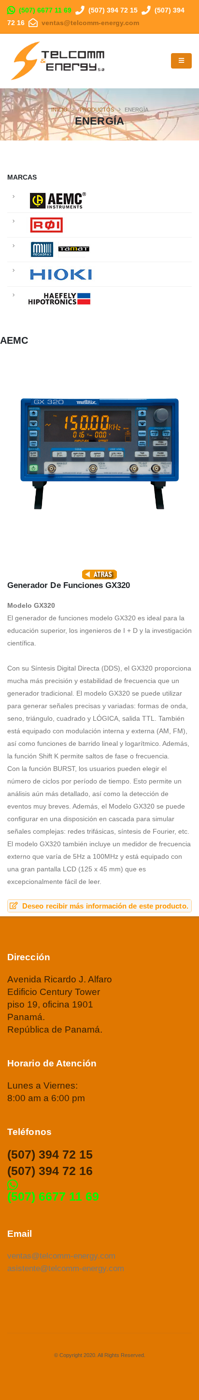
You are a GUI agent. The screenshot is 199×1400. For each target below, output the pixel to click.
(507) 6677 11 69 (45, 10)
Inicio (59, 109)
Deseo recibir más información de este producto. (104, 906)
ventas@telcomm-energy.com (90, 23)
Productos (97, 109)
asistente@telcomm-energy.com (65, 1268)
